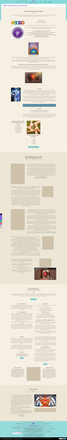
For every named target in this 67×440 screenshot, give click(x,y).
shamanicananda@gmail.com (51, 428)
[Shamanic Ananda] (33, 2)
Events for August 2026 (60, 5)
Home (55, 5)
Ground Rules (33, 299)
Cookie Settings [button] (61, 438)
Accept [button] (65, 438)
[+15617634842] (1, 221)
